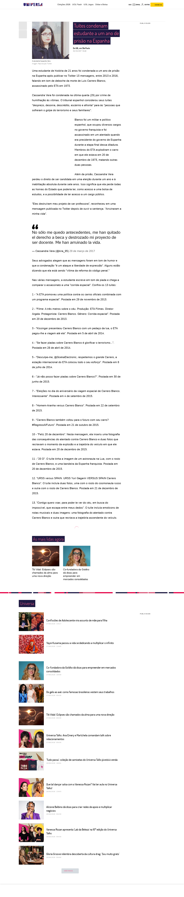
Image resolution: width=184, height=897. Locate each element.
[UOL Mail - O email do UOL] (136, 4)
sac (130, 5)
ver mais (68, 871)
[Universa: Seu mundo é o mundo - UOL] (33, 4)
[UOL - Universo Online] (44, 4)
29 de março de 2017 (82, 251)
